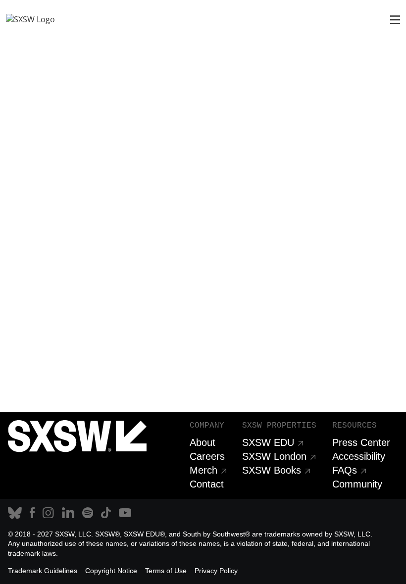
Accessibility (358, 456)
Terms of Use (166, 571)
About (202, 442)
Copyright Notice (111, 571)
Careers (207, 456)
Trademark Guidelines (42, 571)
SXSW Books (271, 470)
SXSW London (274, 456)
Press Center (361, 442)
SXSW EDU (268, 442)
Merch (203, 470)
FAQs (344, 470)
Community (357, 484)
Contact (207, 484)
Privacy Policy (216, 571)
